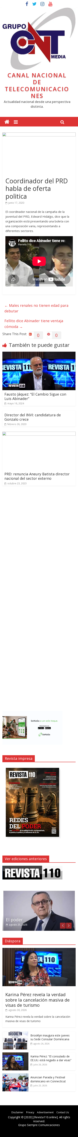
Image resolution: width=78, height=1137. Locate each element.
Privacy (30, 1112)
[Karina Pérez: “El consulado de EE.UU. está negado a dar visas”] (15, 1054)
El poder (14, 920)
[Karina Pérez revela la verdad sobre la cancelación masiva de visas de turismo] (39, 950)
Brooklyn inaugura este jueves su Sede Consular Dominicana (50, 1037)
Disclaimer (17, 1112)
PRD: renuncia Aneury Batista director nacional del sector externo (37, 476)
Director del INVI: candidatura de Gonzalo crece (32, 417)
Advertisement (45, 1112)
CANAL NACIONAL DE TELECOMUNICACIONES (37, 85)
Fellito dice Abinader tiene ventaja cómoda (33, 323)
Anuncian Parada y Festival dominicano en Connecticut (48, 1079)
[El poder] (39, 892)
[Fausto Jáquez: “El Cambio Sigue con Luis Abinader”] (39, 354)
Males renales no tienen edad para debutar (36, 308)
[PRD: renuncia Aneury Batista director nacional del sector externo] (39, 434)
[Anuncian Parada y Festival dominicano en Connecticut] (15, 1075)
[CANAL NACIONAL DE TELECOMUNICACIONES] (6, 122)
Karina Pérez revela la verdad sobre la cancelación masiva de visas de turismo (37, 999)
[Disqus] (39, 546)
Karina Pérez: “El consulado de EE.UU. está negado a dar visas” (50, 1058)
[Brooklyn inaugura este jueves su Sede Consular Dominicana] (15, 1033)
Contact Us (62, 1112)
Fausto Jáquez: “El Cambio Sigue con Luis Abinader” (35, 396)
